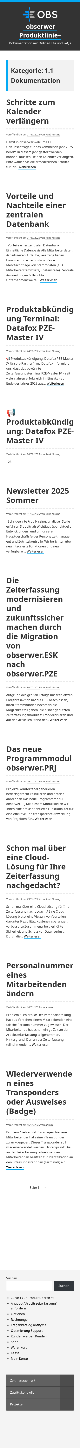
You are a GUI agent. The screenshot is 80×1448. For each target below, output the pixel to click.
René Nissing (52, 134)
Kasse (15, 1353)
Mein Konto (19, 1358)
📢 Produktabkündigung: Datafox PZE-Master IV (40, 426)
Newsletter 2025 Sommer (37, 495)
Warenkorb (19, 1347)
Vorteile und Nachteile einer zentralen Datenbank (36, 209)
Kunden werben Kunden (29, 1336)
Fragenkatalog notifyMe (28, 1325)
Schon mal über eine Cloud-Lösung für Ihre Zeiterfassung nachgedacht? (36, 866)
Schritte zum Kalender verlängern (30, 111)
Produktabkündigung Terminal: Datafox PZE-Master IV (40, 323)
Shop (14, 1342)
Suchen (11, 1278)
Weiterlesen (27, 167)
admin (49, 1007)
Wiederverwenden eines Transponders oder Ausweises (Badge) (39, 1092)
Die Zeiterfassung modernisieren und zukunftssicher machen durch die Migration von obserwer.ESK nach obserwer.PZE (35, 627)
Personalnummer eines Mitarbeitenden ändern (39, 979)
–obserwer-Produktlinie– (40, 30)
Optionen (18, 1314)
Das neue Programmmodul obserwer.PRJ (39, 758)
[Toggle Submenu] (67, 1380)
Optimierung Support (27, 1330)
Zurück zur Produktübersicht (32, 1298)
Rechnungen (20, 1319)
